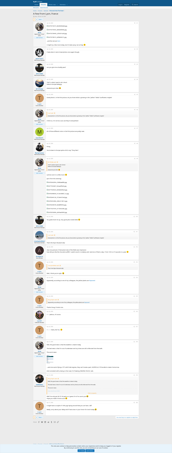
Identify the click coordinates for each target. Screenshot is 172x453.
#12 (137, 247)
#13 (137, 262)
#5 (137, 94)
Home (36, 4)
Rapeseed (92, 280)
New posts (36, 7)
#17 (137, 326)
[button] (57, 4)
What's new (52, 4)
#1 (137, 23)
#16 (137, 311)
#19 (137, 375)
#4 (137, 79)
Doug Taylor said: (52, 299)
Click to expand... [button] (92, 393)
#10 (137, 216)
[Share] (135, 23)
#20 (137, 402)
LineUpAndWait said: (53, 265)
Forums (43, 4)
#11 (137, 231)
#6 (137, 109)
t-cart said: (50, 113)
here (58, 41)
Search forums (44, 7)
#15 (137, 296)
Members (63, 4)
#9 (137, 158)
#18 (137, 341)
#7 (137, 128)
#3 (137, 64)
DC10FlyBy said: (52, 162)
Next (40, 19)
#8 (137, 143)
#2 (137, 49)
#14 (137, 277)
